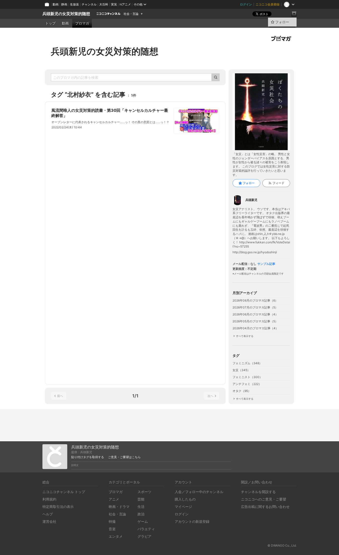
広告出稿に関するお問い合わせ (265, 506)
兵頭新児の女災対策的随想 (66, 14)
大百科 (103, 4)
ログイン (246, 4)
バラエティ (146, 529)
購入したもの (185, 499)
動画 (56, 4)
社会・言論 (131, 14)
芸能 (140, 499)
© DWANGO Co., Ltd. (282, 545)
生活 (140, 506)
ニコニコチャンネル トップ (63, 492)
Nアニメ (125, 4)
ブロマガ (82, 23)
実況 (114, 4)
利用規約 (49, 499)
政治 (140, 514)
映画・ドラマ (119, 506)
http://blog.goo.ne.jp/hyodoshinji (255, 252)
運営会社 (49, 521)
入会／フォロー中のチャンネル (199, 492)
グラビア (144, 536)
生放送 (74, 4)
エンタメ (116, 536)
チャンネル (89, 4)
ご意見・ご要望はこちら (124, 457)
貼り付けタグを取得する (87, 457)
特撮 (112, 521)
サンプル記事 (266, 263)
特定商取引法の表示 (58, 506)
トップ (50, 23)
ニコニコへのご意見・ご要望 (263, 499)
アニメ (114, 499)
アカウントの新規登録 (192, 521)
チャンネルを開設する (258, 492)
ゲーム (142, 521)
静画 (64, 4)
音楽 (112, 529)
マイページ (183, 506)
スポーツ (144, 492)
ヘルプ (47, 514)
